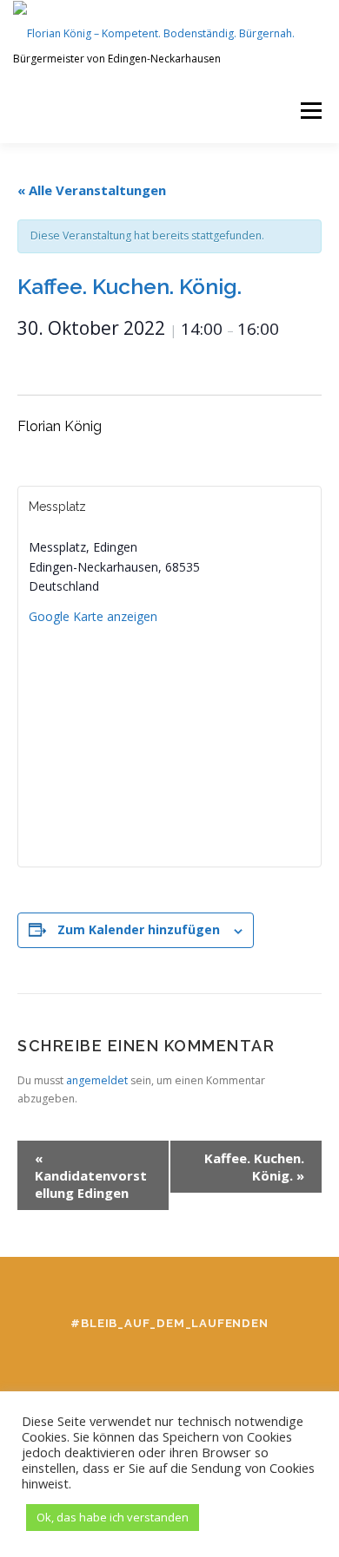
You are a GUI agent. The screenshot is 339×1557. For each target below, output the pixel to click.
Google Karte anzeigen (93, 616)
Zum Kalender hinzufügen (138, 929)
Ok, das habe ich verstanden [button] (113, 1517)
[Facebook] (72, 1361)
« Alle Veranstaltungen (91, 190)
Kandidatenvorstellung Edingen (91, 1175)
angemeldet (97, 1080)
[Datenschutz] (267, 1361)
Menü (310, 110)
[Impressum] (218, 1361)
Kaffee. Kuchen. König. (254, 1166)
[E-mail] (169, 1361)
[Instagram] (121, 1361)
